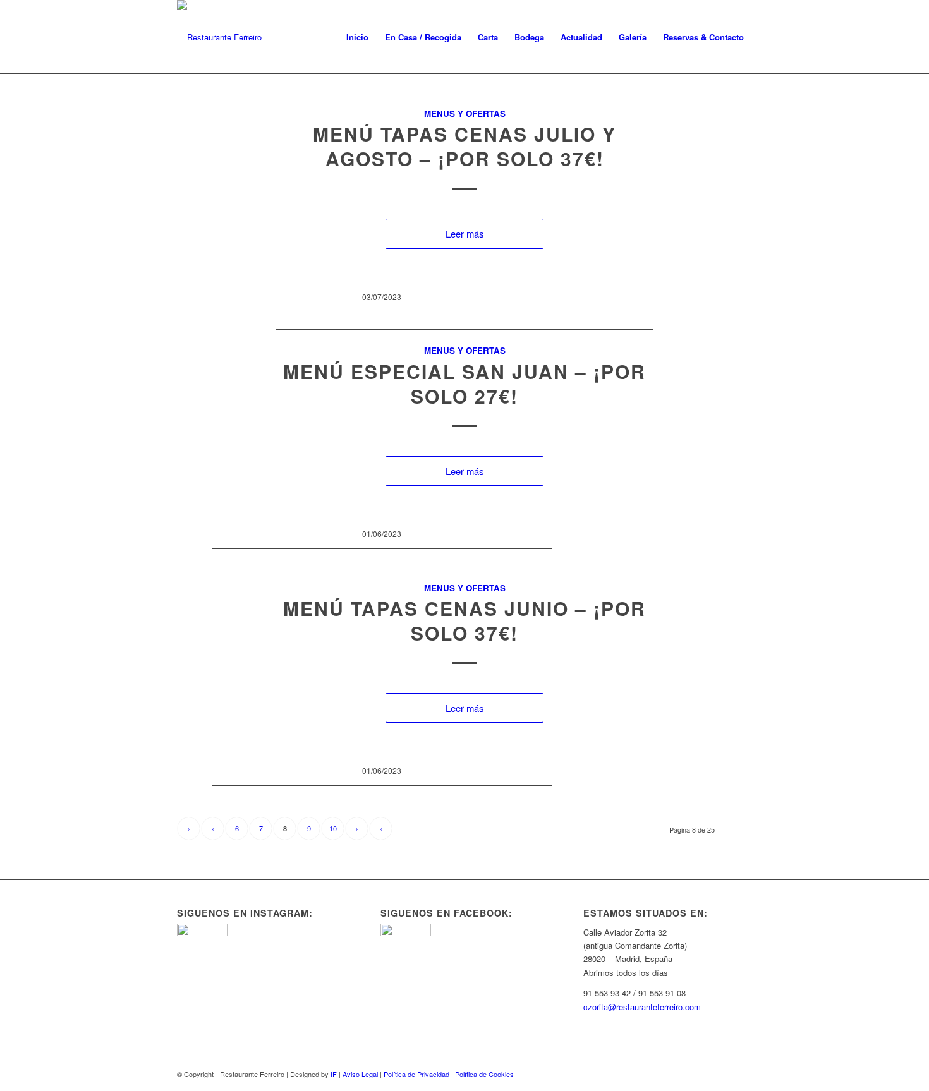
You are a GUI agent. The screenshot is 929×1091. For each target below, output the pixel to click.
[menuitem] (357, 37)
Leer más (464, 233)
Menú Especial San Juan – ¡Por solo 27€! (464, 383)
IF (334, 1074)
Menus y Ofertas (465, 113)
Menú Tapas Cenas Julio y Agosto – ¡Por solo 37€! (464, 146)
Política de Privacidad (416, 1074)
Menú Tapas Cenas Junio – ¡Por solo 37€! (464, 620)
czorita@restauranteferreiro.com (642, 1007)
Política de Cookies (484, 1074)
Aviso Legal (360, 1074)
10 (333, 828)
